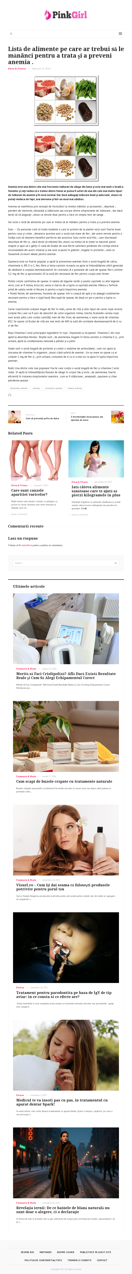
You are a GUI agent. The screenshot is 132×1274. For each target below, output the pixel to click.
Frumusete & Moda (26, 668)
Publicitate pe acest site (95, 1252)
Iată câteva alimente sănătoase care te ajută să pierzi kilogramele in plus (96, 491)
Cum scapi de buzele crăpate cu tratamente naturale (64, 781)
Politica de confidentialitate (43, 1260)
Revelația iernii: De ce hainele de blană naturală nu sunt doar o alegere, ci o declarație (63, 1210)
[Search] (116, 563)
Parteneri (46, 1252)
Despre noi (27, 1252)
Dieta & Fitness (17, 68)
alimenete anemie (19, 388)
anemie (36, 388)
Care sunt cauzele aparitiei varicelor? (29, 492)
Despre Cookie (66, 1252)
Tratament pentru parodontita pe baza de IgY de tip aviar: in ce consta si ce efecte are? (64, 995)
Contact (102, 1260)
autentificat (26, 545)
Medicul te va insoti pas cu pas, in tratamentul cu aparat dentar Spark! (62, 1102)
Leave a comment (19, 514)
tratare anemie (75, 388)
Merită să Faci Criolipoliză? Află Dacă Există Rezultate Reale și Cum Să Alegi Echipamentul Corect (66, 676)
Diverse (20, 987)
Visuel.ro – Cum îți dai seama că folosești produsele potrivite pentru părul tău (63, 887)
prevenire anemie (53, 388)
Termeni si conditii (79, 1260)
